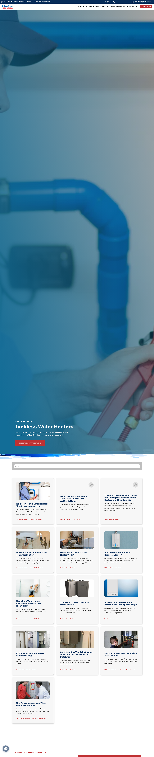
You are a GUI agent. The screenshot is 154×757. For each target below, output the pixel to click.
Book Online (146, 6)
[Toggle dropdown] (86, 6)
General (62, 519)
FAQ (105, 568)
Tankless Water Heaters (36, 519)
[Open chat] (6, 748)
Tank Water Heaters (22, 519)
